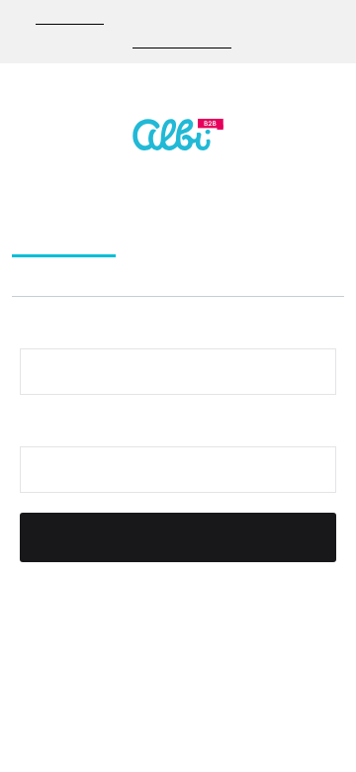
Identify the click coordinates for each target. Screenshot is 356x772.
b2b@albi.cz (70, 19)
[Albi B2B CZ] (178, 134)
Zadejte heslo (68, 428)
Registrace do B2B (195, 236)
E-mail (42, 330)
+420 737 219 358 (182, 42)
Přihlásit (178, 538)
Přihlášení (64, 236)
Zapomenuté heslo (91, 275)
